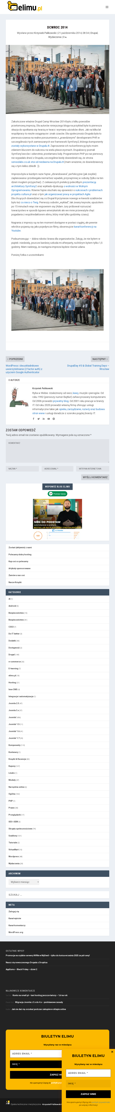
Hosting (12, 682)
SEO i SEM (13, 822)
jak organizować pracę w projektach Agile (67, 194)
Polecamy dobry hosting (20, 554)
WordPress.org (16, 932)
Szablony (13, 836)
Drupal (94, 32)
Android (12, 606)
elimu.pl (12, 675)
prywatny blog (61, 401)
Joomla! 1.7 (14, 738)
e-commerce (15, 662)
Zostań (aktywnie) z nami (20, 547)
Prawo (12, 808)
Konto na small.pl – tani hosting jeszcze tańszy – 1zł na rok (40, 995)
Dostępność (14, 648)
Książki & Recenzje (17, 759)
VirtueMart (14, 849)
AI (9, 599)
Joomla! (12, 717)
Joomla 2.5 (14, 703)
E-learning (13, 668)
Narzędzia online (16, 787)
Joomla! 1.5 (14, 724)
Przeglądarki (15, 815)
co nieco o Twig (29, 202)
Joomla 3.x (14, 710)
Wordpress (14, 856)
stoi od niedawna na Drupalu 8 (47, 161)
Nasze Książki (15, 582)
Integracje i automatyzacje (21, 696)
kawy (75, 393)
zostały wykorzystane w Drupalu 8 (30, 145)
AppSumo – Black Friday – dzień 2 (21, 969)
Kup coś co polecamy (18, 561)
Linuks (12, 773)
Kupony (12, 766)
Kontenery (13, 752)
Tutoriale (13, 842)
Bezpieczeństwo (16, 613)
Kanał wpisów (15, 918)
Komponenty (14, 745)
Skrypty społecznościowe (20, 829)
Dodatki (12, 641)
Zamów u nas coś (17, 575)
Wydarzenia (54, 37)
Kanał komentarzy (17, 925)
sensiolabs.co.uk (20, 161)
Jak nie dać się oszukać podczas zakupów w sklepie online (39, 1009)
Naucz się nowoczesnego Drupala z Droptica (26, 962)
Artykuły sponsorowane (19, 568)
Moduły (12, 780)
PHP (11, 801)
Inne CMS (13, 689)
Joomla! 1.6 (14, 731)
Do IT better (14, 634)
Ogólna (12, 794)
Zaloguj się (14, 911)
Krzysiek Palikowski (45, 32)
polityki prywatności (101, 1102)
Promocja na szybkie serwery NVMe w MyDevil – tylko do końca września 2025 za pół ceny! (48, 955)
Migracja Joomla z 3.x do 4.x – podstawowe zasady (39, 1002)
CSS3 (11, 627)
